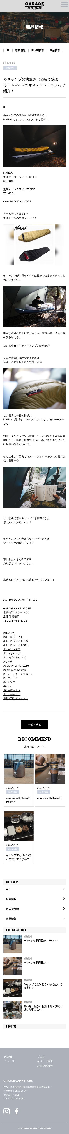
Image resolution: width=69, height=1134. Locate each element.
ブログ (41, 1056)
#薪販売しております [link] (15, 698)
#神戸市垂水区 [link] (11, 690)
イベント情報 (45, 1061)
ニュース (9, 1061)
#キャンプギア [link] (11, 649)
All (8, 50)
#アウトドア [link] (10, 677)
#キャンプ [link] (9, 682)
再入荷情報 (37, 50)
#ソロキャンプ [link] (11, 653)
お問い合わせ (45, 1065)
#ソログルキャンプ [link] (14, 657)
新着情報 (20, 50)
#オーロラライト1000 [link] (16, 645)
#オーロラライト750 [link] (15, 641)
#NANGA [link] (8, 632)
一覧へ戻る (34, 724)
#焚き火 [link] (8, 661)
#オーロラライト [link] (13, 636)
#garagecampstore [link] (14, 669)
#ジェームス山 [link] (11, 694)
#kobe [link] (7, 686)
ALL (8, 889)
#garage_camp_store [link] (16, 665)
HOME (8, 1056)
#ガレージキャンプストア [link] (18, 673)
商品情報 (55, 50)
